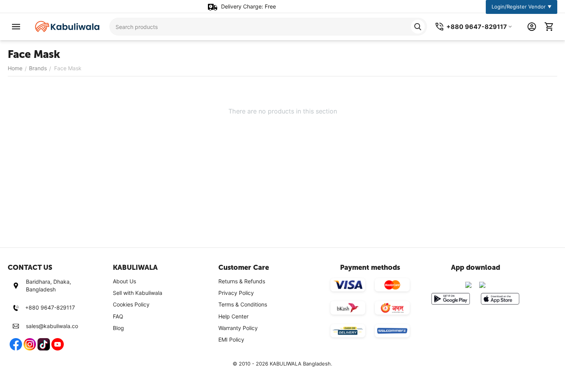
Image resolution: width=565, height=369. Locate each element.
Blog (118, 328)
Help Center (233, 316)
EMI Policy (231, 339)
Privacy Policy (236, 292)
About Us (124, 281)
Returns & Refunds (241, 281)
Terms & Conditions (242, 304)
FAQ (118, 316)
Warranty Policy (238, 328)
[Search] (418, 27)
